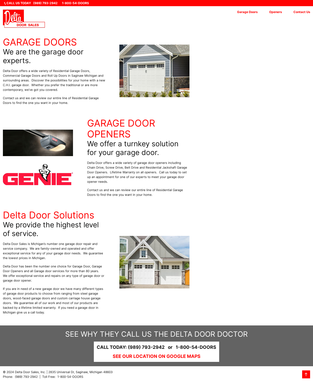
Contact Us (301, 12)
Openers (275, 12)
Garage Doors (247, 12)
